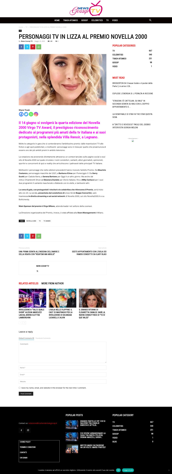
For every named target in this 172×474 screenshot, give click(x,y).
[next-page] (24, 322)
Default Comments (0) (26, 338)
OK (118, 470)
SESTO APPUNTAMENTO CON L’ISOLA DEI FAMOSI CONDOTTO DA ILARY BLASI (89, 252)
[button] (150, 20)
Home (21, 27)
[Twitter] (27, 46)
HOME (57, 20)
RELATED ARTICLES (28, 283)
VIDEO (115, 20)
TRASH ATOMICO (70, 20)
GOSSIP (84, 20)
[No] (169, 470)
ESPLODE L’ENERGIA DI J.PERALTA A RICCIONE (132, 93)
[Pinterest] (32, 46)
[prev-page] (20, 322)
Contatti (23, 452)
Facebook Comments (43, 338)
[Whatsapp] (31, 114)
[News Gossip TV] (86, 8)
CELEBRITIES (97, 20)
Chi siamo (23, 458)
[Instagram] (36, 114)
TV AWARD (47, 221)
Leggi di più (128, 470)
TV (107, 20)
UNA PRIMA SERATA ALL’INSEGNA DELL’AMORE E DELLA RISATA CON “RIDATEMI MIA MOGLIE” (39, 252)
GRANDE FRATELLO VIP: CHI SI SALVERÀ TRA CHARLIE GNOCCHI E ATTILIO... (92, 423)
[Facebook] (21, 46)
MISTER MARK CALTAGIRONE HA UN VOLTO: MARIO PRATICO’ (93, 446)
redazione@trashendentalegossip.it (42, 423)
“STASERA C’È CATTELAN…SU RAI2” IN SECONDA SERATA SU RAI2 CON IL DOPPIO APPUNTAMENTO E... (130, 104)
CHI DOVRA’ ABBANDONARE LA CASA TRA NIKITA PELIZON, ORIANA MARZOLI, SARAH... (93, 435)
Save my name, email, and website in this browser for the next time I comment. (53, 388)
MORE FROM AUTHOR (52, 283)
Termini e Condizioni (28, 447)
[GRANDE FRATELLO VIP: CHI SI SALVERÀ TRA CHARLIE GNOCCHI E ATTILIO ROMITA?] (72, 424)
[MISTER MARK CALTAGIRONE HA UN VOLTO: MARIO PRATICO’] (72, 448)
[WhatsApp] (38, 46)
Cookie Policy (25, 442)
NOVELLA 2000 (31, 221)
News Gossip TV (26, 41)
